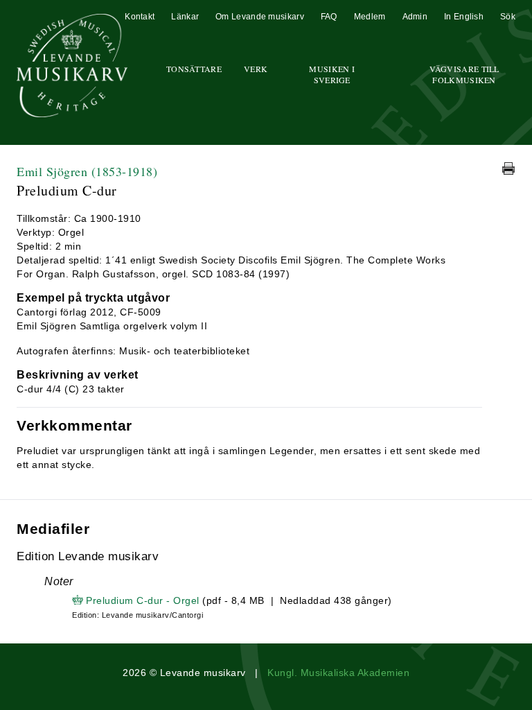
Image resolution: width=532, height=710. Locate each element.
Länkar (185, 16)
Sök (507, 16)
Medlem (370, 16)
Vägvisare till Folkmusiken (464, 74)
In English (464, 16)
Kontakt (139, 16)
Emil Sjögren (87, 171)
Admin (415, 16)
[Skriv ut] (508, 168)
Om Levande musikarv (259, 16)
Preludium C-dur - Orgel (143, 600)
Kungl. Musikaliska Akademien (338, 672)
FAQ (329, 16)
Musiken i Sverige (332, 74)
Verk (255, 68)
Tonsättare (194, 68)
